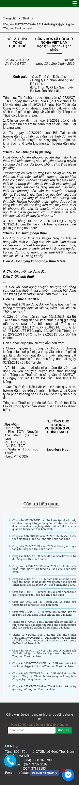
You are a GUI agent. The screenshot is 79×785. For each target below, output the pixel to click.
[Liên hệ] (9, 761)
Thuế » (27, 18)
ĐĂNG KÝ (63, 730)
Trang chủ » (11, 18)
